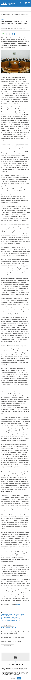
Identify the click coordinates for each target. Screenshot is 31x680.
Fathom (18, 604)
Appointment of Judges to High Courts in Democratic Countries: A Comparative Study (15, 632)
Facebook (6, 34)
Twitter (9, 34)
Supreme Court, (20, 616)
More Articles (7, 645)
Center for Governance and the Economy (11, 620)
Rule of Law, (12, 616)
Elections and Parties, (7, 614)
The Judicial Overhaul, (19, 614)
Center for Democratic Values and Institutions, (13, 619)
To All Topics (7, 625)
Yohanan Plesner (21, 28)
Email (13, 34)
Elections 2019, (5, 616)
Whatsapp (2, 34)
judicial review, (5, 617)
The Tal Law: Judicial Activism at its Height (12, 637)
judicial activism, (13, 617)
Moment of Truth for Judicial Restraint (11, 641)
